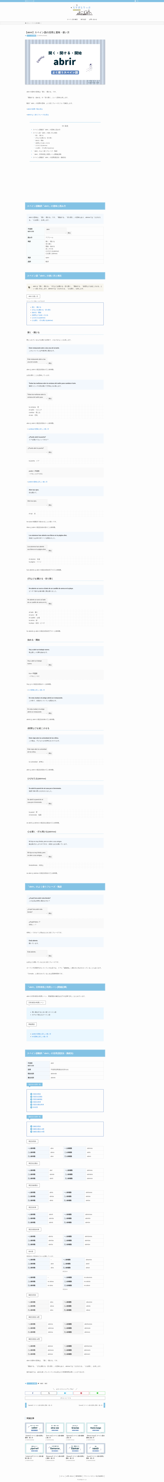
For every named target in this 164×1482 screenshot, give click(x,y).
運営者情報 (79, 1476)
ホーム (62, 1476)
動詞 (46, 1383)
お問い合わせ (70, 1476)
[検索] (137, 1)
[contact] (135, 1)
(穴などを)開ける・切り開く (43, 138)
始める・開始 (39, 140)
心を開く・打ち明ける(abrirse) (44, 148)
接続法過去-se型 (38, 1131)
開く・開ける (39, 135)
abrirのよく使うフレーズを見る (38, 115)
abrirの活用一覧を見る (35, 109)
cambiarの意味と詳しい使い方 (38, 429)
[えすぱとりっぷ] (82, 10)
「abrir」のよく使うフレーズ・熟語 (45, 151)
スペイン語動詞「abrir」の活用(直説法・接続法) (49, 157)
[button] (32, 1393)
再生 (69, 233)
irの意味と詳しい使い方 (40, 1036)
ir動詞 (41, 1383)
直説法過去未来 (38, 1104)
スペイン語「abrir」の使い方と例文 (45, 133)
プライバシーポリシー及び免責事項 (93, 1476)
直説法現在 (37, 1094)
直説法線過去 (37, 1099)
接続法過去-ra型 (38, 1129)
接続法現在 (37, 1126)
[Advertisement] (65, 181)
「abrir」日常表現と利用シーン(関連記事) (47, 154)
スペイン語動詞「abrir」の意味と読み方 (46, 129)
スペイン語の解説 (31, 35)
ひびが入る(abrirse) (41, 145)
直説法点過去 (37, 1096)
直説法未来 (37, 1102)
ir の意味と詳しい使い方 (36, 690)
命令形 (35, 1107)
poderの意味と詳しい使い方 (37, 482)
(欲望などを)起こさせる (42, 143)
